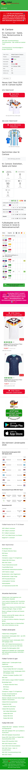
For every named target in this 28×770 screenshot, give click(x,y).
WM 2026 (4, 677)
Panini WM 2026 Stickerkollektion (11, 746)
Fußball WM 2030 (8, 713)
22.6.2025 (5, 238)
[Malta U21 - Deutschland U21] (14, 515)
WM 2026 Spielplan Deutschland (11, 735)
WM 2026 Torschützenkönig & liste (11, 752)
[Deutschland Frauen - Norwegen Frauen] (14, 495)
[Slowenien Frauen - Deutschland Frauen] (14, 500)
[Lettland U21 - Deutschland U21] (14, 510)
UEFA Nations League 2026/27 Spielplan (13, 680)
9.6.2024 (5, 269)
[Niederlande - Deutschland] (14, 459)
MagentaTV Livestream (8, 537)
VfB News (4, 555)
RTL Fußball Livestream (8, 533)
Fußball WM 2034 (8, 716)
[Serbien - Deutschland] (14, 479)
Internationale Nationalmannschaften (12, 569)
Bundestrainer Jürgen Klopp (9, 576)
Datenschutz (12, 762)
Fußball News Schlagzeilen (9, 633)
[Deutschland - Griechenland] (14, 464)
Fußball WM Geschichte (8, 709)
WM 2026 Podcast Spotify (14, 767)
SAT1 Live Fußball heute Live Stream (12, 535)
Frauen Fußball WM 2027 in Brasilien (13, 669)
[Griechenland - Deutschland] (14, 474)
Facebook (5, 765)
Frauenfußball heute (7, 567)
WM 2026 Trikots (6, 562)
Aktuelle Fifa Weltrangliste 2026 (10, 648)
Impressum (5, 762)
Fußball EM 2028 (6, 704)
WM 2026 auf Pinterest (13, 765)
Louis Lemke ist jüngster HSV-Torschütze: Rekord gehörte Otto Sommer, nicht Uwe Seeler (13, 603)
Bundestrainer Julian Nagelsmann (11, 574)
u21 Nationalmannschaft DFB (10, 585)
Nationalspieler (6, 583)
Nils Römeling (20, 761)
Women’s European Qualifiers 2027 (12, 675)
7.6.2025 (5, 264)
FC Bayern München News (9, 551)
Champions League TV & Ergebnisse (12, 558)
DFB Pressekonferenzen (8, 578)
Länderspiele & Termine (8, 581)
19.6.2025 (5, 243)
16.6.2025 (5, 248)
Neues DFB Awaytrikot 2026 (9, 741)
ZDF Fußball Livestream (8, 530)
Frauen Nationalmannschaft (9, 565)
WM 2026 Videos (6, 754)
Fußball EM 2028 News (9, 706)
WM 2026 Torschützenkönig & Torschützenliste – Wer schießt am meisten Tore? (13, 42)
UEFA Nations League (8, 572)
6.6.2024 (5, 275)
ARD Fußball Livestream (8, 528)
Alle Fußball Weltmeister (9, 711)
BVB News (5, 553)
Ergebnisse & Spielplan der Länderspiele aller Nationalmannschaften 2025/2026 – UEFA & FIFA (13, 652)
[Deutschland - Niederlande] (14, 484)
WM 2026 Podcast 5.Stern (9, 743)
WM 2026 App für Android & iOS (16, 764)
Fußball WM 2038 (8, 718)
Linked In (22, 765)
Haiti (15, 59)
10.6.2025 (5, 258)
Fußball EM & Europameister (9, 702)
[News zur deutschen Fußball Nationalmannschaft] (10, 3)
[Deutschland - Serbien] (14, 469)
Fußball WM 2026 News (8, 560)
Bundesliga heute (7, 548)
